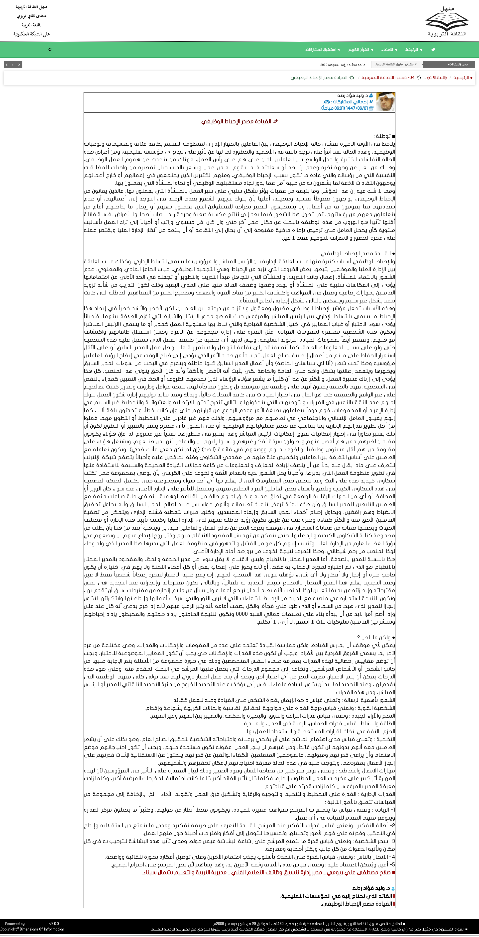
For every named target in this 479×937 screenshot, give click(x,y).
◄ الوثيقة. (414, 50)
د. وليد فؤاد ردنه (372, 888)
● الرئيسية (463, 77)
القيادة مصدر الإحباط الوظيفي (357, 904)
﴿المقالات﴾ (437, 77)
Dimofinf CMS (37, 924)
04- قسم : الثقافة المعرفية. (388, 77)
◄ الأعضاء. (389, 50)
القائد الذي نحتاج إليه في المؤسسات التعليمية (336, 896)
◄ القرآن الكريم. (361, 50)
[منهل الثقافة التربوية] (241, 20)
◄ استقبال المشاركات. (322, 50)
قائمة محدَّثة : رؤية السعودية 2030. (342, 64)
